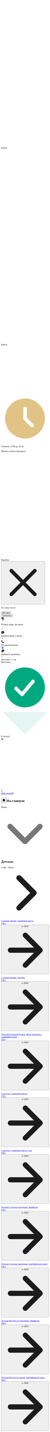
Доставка (6, 613)
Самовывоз (7, 616)
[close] (23, 582)
